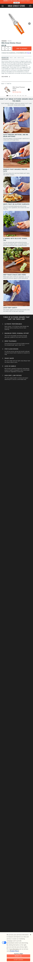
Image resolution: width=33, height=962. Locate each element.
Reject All (18, 955)
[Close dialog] (30, 463)
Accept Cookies (18, 959)
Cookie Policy (14, 951)
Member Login (16, 495)
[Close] (30, 934)
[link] (16, 479)
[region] (16, 947)
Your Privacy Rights (18, 953)
